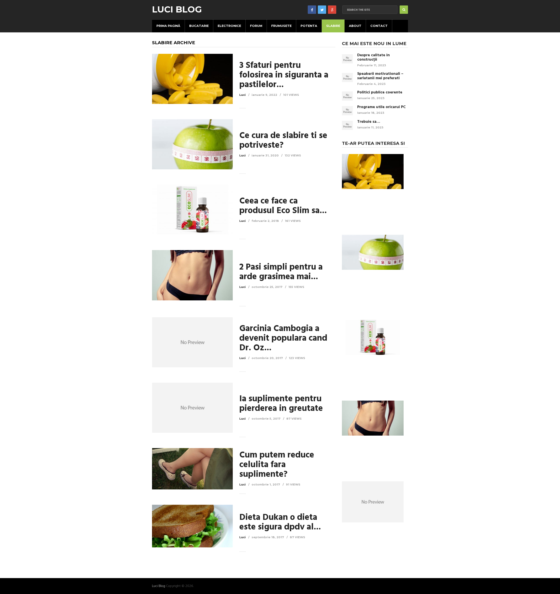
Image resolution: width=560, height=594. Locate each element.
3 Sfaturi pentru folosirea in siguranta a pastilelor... (283, 75)
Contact (379, 26)
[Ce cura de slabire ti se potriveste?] (192, 144)
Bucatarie (199, 26)
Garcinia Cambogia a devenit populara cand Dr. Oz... (283, 338)
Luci (242, 94)
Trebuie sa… (368, 122)
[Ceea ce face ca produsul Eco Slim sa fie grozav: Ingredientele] (192, 210)
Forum (256, 26)
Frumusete (281, 26)
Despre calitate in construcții (373, 57)
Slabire (333, 26)
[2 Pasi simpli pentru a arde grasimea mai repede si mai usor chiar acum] (192, 276)
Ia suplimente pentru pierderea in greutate (281, 404)
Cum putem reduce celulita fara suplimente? (276, 465)
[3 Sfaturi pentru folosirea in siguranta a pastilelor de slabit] (192, 79)
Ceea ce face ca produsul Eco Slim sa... (283, 206)
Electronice (229, 26)
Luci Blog (177, 9)
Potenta (309, 26)
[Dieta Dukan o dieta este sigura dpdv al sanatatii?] (192, 526)
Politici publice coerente (379, 92)
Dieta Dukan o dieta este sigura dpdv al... (280, 522)
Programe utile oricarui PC (381, 107)
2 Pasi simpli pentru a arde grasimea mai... (281, 272)
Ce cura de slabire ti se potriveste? (283, 140)
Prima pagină (168, 26)
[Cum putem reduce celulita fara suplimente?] (192, 468)
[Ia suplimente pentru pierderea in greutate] (192, 408)
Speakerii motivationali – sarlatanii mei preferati (380, 76)
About (355, 26)
